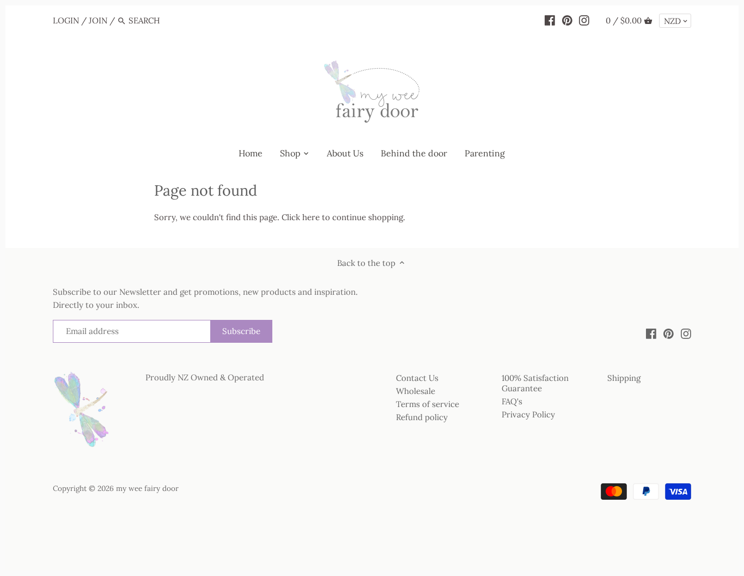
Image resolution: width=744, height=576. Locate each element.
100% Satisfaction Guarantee (535, 383)
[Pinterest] (567, 20)
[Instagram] (584, 20)
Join (98, 20)
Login (66, 20)
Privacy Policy (528, 414)
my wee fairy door (147, 488)
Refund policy (422, 417)
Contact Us (417, 378)
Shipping (624, 378)
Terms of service (427, 404)
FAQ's (512, 401)
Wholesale (415, 391)
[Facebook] (550, 20)
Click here (301, 217)
